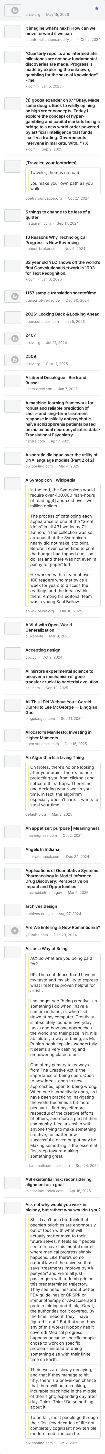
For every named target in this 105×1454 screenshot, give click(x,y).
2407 (5, 330)
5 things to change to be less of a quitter (40, 207)
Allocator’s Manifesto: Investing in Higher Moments (49, 727)
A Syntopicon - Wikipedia (24, 475)
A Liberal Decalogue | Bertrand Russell (38, 373)
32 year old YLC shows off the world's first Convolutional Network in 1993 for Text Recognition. (51, 261)
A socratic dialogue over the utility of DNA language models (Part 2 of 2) (50, 453)
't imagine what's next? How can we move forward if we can (51, 26)
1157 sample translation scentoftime (35, 288)
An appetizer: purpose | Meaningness (36, 823)
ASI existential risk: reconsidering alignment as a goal (52, 1174)
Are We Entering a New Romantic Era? (37, 923)
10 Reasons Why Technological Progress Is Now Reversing (47, 235)
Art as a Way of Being (21, 944)
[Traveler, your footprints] (25, 158)
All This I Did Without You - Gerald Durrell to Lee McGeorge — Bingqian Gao (47, 700)
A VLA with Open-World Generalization (38, 620)
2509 (5, 352)
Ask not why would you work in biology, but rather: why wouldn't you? (49, 1203)
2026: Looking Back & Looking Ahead (37, 309)
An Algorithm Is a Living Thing (29, 753)
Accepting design (17, 645)
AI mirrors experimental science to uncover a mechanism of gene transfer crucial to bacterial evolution (46, 672)
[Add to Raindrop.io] (97, 8)
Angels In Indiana (17, 845)
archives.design (15, 901)
